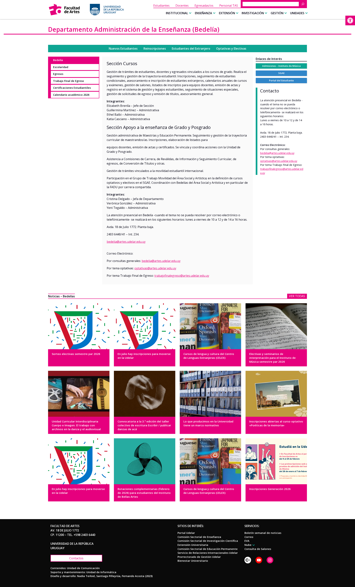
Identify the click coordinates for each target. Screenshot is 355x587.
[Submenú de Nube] (253, 545)
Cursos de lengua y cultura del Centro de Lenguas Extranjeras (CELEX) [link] (208, 356)
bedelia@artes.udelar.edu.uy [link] (277, 153)
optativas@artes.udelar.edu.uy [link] (155, 268)
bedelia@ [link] (113, 242)
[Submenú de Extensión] (237, 13)
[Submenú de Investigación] (265, 13)
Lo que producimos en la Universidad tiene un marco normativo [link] (208, 423)
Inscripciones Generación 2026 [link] (270, 489)
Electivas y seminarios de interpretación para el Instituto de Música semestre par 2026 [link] (272, 357)
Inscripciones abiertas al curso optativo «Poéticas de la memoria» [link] (276, 423)
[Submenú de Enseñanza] (214, 13)
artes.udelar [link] (127, 242)
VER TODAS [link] (297, 296)
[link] (350, 20)
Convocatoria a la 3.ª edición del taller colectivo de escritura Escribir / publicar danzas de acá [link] (144, 425)
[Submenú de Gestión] (285, 13)
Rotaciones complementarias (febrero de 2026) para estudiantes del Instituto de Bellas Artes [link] (144, 492)
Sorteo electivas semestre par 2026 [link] (76, 354)
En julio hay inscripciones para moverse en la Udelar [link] (144, 356)
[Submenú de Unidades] (306, 13)
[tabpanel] (177, 170)
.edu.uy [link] (141, 242)
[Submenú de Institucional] (190, 13)
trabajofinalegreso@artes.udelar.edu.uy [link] (181, 276)
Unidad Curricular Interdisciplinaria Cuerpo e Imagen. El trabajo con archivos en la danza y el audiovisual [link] (76, 425)
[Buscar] (304, 4)
